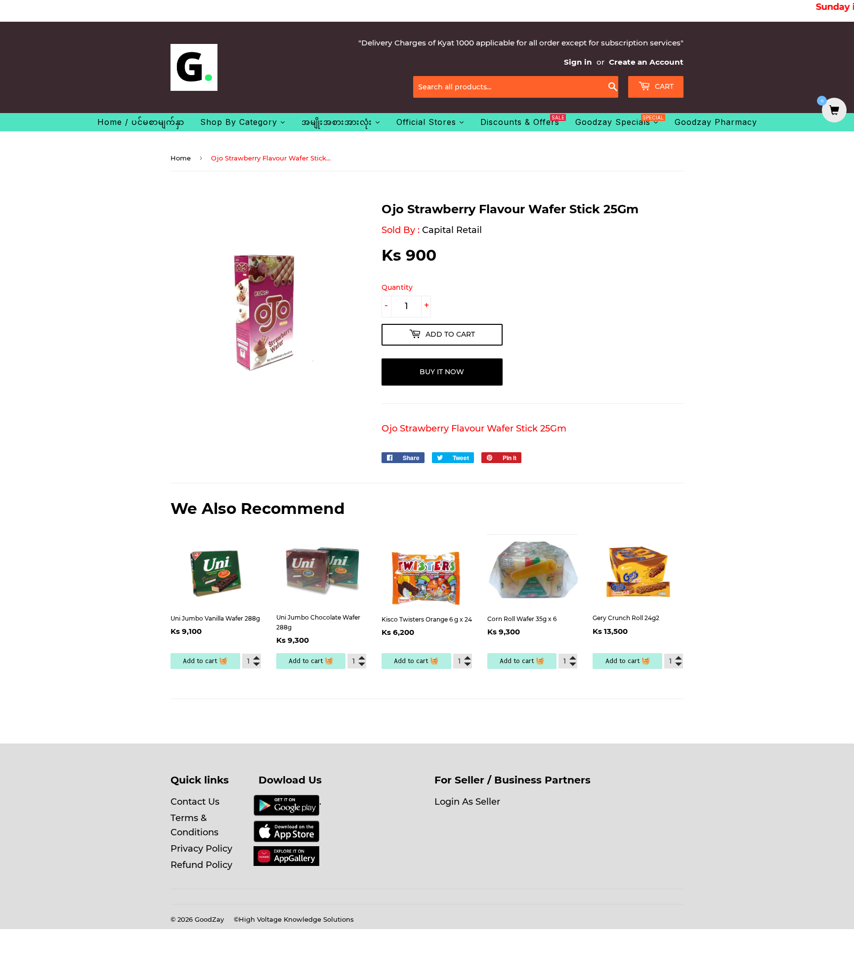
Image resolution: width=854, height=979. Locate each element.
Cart (663, 86)
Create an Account (646, 62)
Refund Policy (201, 865)
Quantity (397, 287)
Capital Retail (452, 230)
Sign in (578, 62)
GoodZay (209, 919)
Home (181, 158)
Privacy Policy (201, 848)
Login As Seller (467, 801)
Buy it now (442, 371)
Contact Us (195, 801)
